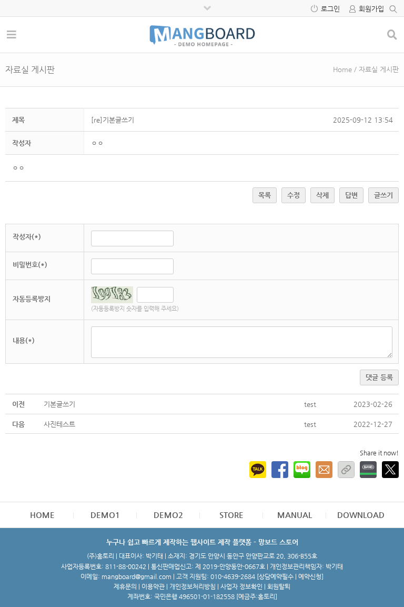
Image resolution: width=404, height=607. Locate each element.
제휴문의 (125, 586)
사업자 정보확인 (241, 586)
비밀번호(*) (30, 264)
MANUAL (294, 514)
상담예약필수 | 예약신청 (290, 576)
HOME (42, 514)
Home (342, 69)
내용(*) (24, 340)
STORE (231, 514)
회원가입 (371, 9)
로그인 (330, 9)
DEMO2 (168, 514)
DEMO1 (105, 514)
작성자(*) (27, 237)
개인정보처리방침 (192, 586)
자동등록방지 (31, 299)
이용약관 (153, 586)
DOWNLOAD (361, 514)
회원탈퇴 (278, 586)
